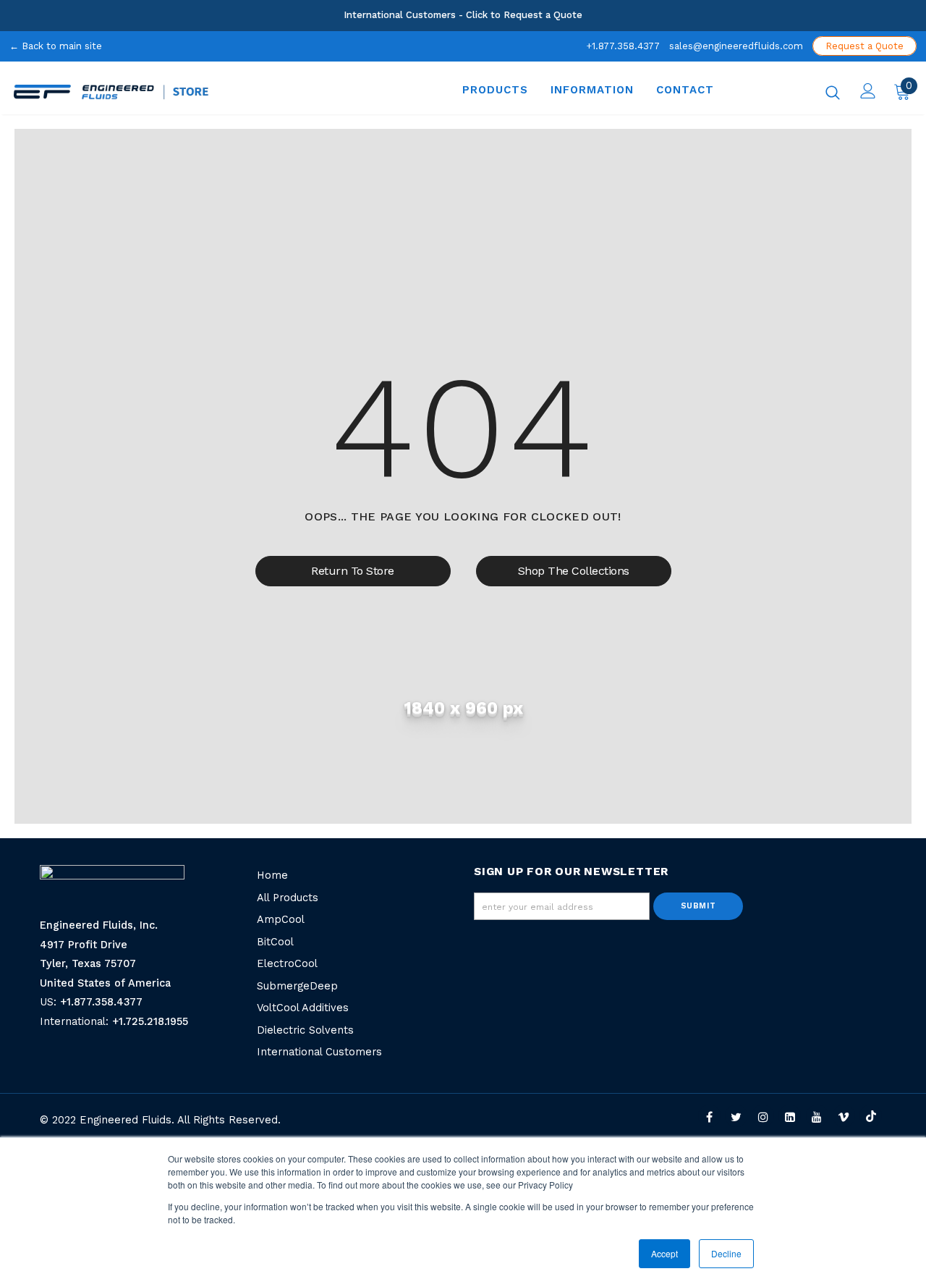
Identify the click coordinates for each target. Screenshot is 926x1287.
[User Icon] (868, 91)
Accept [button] (664, 1253)
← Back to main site (55, 46)
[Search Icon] (832, 92)
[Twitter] (736, 1116)
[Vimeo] (844, 1116)
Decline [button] (726, 1253)
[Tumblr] (789, 1116)
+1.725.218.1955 (150, 1022)
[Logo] (193, 92)
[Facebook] (709, 1116)
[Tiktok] (870, 1116)
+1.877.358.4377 (623, 46)
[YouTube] (817, 1116)
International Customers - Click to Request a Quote (463, 14)
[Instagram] (763, 1116)
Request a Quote (864, 46)
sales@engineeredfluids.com (736, 46)
